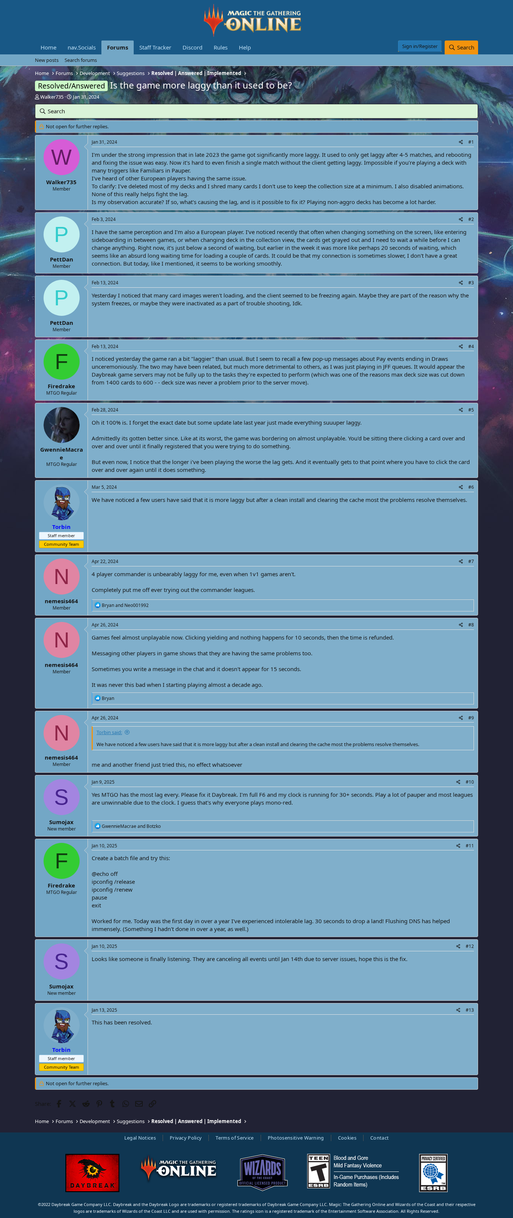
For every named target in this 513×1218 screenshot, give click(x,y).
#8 (471, 625)
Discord (192, 47)
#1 (471, 142)
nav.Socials (82, 47)
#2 (471, 219)
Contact (379, 1137)
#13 (470, 1010)
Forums (117, 47)
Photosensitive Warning (296, 1137)
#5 (471, 410)
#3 (471, 282)
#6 (471, 487)
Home (48, 47)
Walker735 (51, 96)
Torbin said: (109, 732)
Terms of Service (234, 1137)
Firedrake (61, 386)
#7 (471, 561)
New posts (47, 60)
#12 (470, 946)
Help (245, 47)
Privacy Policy (186, 1137)
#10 (470, 782)
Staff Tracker (155, 47)
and (125, 605)
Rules (221, 47)
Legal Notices (140, 1137)
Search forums (81, 60)
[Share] (461, 142)
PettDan (61, 259)
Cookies (347, 1137)
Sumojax (61, 822)
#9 (471, 718)
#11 (470, 846)
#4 (471, 346)
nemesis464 (61, 601)
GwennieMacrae (61, 453)
